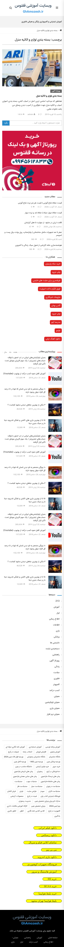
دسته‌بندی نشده (53, 648)
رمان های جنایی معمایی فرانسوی (25, 776)
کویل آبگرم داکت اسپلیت (49, 289)
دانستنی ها (55, 642)
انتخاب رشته (27, 751)
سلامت (56, 672)
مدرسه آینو (55, 322)
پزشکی (57, 636)
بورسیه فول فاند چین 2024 (13, 756)
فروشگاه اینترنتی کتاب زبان (50, 796)
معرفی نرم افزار (53, 714)
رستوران (40, 771)
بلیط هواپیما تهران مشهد (44, 900)
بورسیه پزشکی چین (53, 761)
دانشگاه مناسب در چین (23, 766)
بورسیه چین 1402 (36, 761)
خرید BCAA (50, 886)
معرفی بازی (55, 708)
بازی (58, 630)
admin (30, 114)
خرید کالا (52, 879)
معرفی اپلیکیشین (52, 702)
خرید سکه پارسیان (52, 264)
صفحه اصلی (52, 937)
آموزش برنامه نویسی (52, 746)
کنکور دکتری (11, 811)
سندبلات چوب (31, 781)
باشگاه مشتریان (54, 756)
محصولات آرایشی (16, 796)
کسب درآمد (54, 690)
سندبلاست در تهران (53, 786)
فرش (21, 791)
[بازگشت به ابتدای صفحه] (2, 944)
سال (5, 352)
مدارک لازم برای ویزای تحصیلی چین (47, 801)
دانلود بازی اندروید (47, 857)
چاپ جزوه (56, 272)
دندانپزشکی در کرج (53, 771)
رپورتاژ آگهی (56, 91)
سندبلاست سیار (36, 786)
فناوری (57, 678)
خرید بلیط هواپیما (48, 893)
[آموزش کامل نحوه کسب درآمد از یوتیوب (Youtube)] (55, 378)
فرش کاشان (11, 791)
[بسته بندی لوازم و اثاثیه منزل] (32, 68)
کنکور (22, 811)
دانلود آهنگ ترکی (53, 339)
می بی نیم (51, 849)
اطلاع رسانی (54, 619)
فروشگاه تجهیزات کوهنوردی (42, 864)
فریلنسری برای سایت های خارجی (46, 280)
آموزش (57, 607)
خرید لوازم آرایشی (42, 766)
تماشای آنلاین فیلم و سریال (43, 842)
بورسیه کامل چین (20, 761)
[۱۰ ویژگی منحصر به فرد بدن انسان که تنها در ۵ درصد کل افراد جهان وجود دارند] (55, 394)
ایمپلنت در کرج (13, 751)
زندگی (57, 666)
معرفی (57, 696)
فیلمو (58, 330)
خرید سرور (56, 766)
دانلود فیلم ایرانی (48, 828)
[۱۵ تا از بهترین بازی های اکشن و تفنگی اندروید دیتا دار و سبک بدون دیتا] (55, 425)
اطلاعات (56, 624)
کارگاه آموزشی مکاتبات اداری (17, 806)
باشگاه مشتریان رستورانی (36, 756)
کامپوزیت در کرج (54, 811)
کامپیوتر (56, 684)
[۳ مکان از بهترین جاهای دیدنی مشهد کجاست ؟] (55, 409)
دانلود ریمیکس (49, 835)
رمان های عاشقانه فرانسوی (50, 781)
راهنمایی (56, 654)
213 (58, 601)
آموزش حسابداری (35, 746)
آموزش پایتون (55, 751)
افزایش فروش (41, 751)
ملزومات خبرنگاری (53, 297)
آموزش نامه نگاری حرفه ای (15, 746)
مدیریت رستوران (25, 801)
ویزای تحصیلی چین (38, 806)
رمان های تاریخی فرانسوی (23, 771)
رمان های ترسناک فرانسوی (50, 776)
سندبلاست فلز (22, 786)
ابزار (58, 613)
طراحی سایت (31, 791)
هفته (15, 352)
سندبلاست (18, 781)
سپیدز (42, 791)
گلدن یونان (55, 305)
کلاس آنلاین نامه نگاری (36, 811)
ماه (10, 352)
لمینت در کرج (32, 796)
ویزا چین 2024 (54, 806)
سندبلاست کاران (54, 791)
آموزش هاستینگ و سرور (44, 871)
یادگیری (57, 816)
